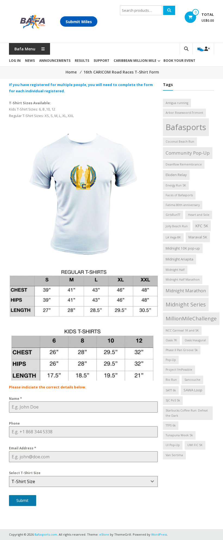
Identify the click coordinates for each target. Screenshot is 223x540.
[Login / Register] (203, 49)
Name (15, 398)
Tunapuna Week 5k (179, 435)
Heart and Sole (198, 215)
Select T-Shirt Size (25, 473)
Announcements (54, 60)
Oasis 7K (171, 340)
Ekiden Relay (176, 174)
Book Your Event (179, 60)
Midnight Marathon (186, 291)
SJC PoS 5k (173, 400)
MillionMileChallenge (191, 318)
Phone (14, 423)
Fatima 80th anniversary (183, 205)
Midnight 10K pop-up (183, 248)
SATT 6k (171, 390)
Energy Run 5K (176, 185)
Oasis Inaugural (195, 340)
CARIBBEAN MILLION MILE (135, 60)
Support (101, 60)
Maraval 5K (197, 237)
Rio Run (171, 380)
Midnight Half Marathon (183, 279)
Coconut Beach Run (180, 141)
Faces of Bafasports (179, 195)
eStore (104, 534)
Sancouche (192, 380)
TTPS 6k (171, 425)
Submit (22, 500)
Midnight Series (186, 304)
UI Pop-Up (173, 445)
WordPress (159, 534)
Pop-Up (171, 360)
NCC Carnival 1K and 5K (182, 330)
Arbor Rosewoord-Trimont (184, 113)
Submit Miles (79, 21)
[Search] (169, 10)
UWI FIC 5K (195, 445)
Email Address (22, 448)
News (30, 60)
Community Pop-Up (188, 153)
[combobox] (83, 481)
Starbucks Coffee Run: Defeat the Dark (187, 413)
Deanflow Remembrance (184, 164)
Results (82, 60)
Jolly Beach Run (177, 226)
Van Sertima (174, 455)
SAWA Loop (193, 390)
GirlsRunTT (173, 215)
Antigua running (177, 103)
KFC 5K (201, 225)
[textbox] (78, 481)
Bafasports (186, 127)
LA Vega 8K (173, 237)
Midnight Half (175, 270)
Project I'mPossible (179, 370)
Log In (15, 60)
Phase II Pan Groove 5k (182, 350)
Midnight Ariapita (179, 259)
